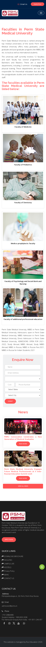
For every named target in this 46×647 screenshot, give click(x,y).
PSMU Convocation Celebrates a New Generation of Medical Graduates (23, 438)
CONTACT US (9, 578)
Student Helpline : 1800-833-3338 (14, 617)
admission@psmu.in (9, 606)
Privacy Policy (9, 571)
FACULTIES (8, 560)
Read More (23, 444)
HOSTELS (7, 567)
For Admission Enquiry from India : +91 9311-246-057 (22, 619)
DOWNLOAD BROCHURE (13, 556)
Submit (10, 401)
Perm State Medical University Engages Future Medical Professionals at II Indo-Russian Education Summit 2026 (23, 471)
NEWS (6, 574)
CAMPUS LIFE (9, 563)
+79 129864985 (8, 615)
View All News (23, 486)
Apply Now (37, 4)
